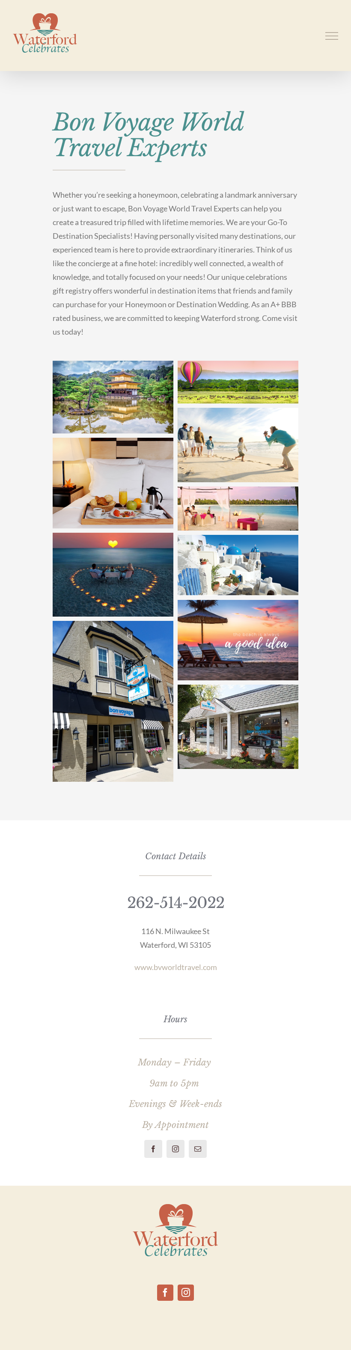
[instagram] (175, 1149)
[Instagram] (186, 1293)
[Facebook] (165, 1293)
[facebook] (153, 1149)
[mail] (198, 1149)
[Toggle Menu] (332, 36)
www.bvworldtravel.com (175, 967)
